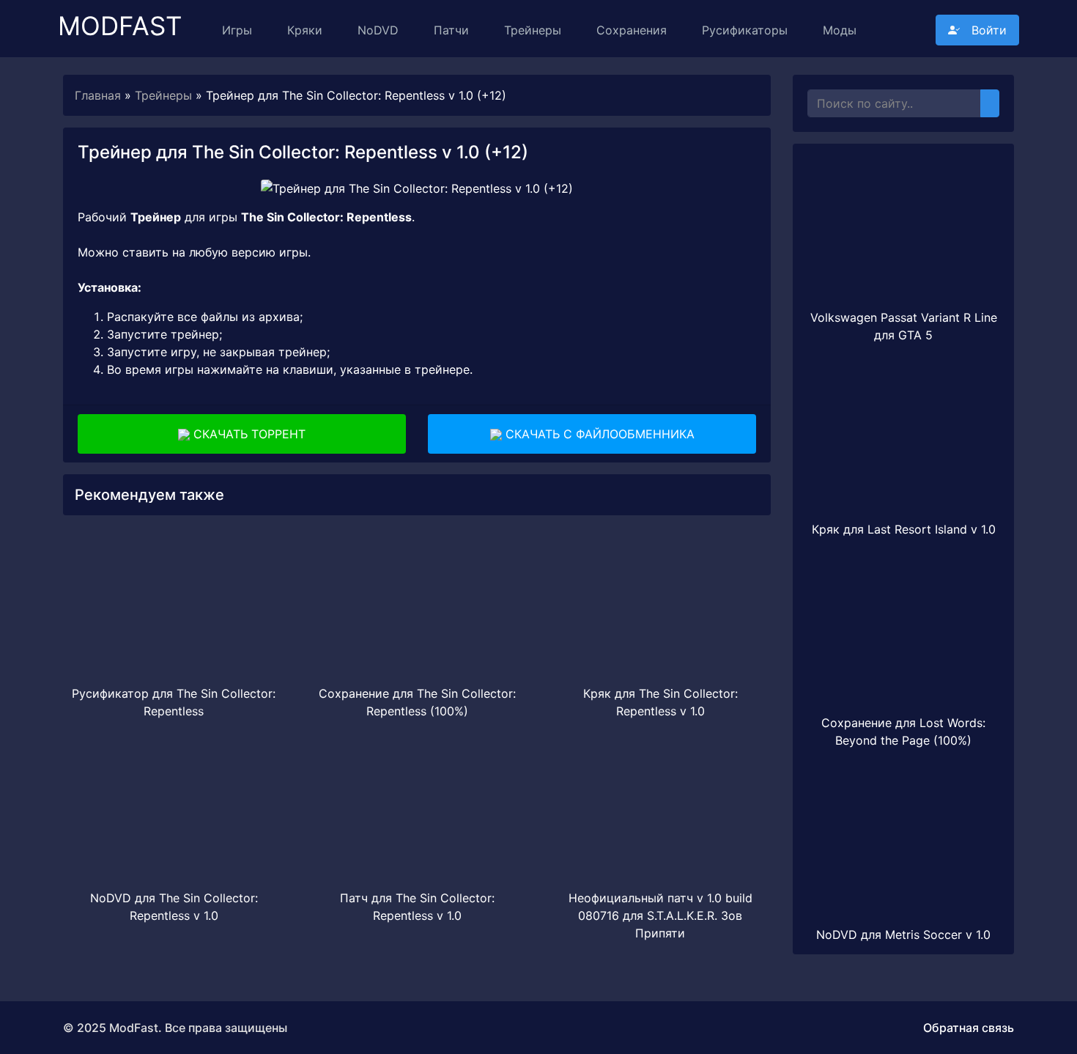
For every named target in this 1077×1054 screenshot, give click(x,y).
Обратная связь (968, 1027)
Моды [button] (839, 30)
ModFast (120, 19)
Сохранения (631, 30)
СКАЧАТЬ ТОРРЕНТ (248, 434)
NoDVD (378, 30)
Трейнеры (532, 30)
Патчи (451, 30)
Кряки (304, 30)
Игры (237, 30)
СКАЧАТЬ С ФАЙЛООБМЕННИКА (598, 434)
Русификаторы (745, 30)
